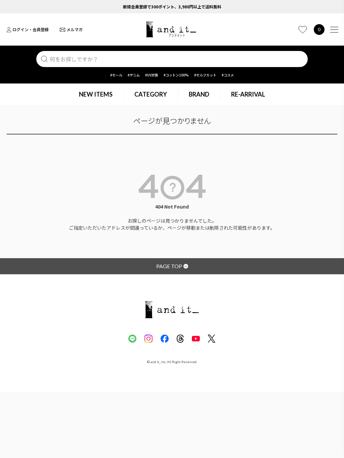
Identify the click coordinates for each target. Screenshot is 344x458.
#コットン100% (176, 74)
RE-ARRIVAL (248, 94)
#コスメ (228, 74)
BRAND (199, 94)
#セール (116, 74)
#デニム (134, 74)
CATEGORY (150, 94)
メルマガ (75, 29)
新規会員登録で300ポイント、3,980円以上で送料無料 (172, 6)
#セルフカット (205, 74)
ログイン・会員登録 (30, 29)
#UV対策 (151, 74)
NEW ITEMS (96, 94)
